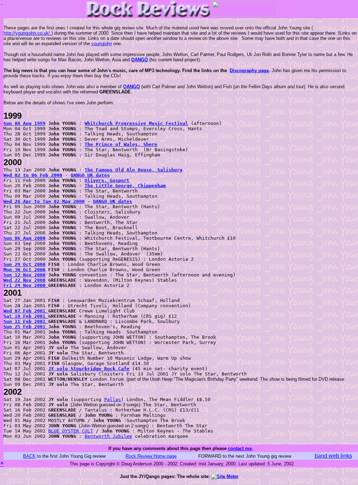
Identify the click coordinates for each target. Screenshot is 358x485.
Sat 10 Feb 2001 (25, 316)
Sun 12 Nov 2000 (24, 274)
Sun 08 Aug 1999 (24, 123)
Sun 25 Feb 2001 (25, 326)
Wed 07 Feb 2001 (25, 311)
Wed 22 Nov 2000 (24, 280)
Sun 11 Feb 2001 (25, 321)
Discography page (249, 70)
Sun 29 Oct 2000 (24, 264)
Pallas (112, 399)
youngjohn (101, 43)
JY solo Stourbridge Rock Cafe (88, 368)
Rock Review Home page (151, 456)
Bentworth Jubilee (108, 436)
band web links (333, 456)
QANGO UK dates (90, 175)
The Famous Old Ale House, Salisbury (133, 170)
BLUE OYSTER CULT (70, 431)
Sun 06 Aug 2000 (24, 238)
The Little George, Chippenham (125, 185)
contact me (240, 448)
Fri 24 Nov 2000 (25, 285)
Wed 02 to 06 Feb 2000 (32, 175)
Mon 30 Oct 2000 (24, 269)
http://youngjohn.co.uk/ (27, 33)
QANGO (139, 59)
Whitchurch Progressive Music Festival (136, 123)
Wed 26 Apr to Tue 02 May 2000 (44, 201)
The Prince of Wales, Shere (121, 144)
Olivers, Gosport (107, 180)
